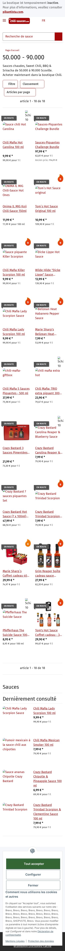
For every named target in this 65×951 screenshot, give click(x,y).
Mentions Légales (15, 941)
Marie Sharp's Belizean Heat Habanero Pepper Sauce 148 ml (47, 332)
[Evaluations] (8, 151)
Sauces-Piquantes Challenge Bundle (47, 145)
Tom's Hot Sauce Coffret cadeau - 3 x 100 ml (48, 633)
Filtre (11, 84)
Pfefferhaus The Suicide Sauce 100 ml (15, 633)
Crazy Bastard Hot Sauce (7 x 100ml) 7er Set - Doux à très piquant (15, 514)
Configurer (33, 874)
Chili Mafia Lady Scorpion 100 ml (14, 332)
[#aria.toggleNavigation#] (4, 19)
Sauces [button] (11, 687)
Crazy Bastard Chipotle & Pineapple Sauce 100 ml (47, 778)
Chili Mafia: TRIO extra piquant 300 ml (47, 391)
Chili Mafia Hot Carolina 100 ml (13, 145)
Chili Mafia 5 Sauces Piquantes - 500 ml (16, 391)
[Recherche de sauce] (58, 36)
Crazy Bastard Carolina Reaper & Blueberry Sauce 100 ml (47, 450)
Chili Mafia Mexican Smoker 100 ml (46, 742)
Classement (30, 84)
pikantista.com (13, 12)
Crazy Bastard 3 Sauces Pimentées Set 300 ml (15, 450)
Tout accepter (34, 864)
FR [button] (43, 20)
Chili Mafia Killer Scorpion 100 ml (14, 272)
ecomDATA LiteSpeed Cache (33, 946)
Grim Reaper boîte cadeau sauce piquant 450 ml (47, 573)
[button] (53, 20)
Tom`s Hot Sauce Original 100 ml (46, 209)
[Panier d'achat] (59, 20)
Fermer (33, 885)
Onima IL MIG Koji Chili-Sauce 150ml (15, 209)
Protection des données (41, 941)
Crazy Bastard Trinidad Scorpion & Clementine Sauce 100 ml (47, 514)
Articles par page (18, 92)
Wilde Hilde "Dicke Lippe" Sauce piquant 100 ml (47, 272)
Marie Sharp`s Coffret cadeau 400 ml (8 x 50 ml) (16, 573)
